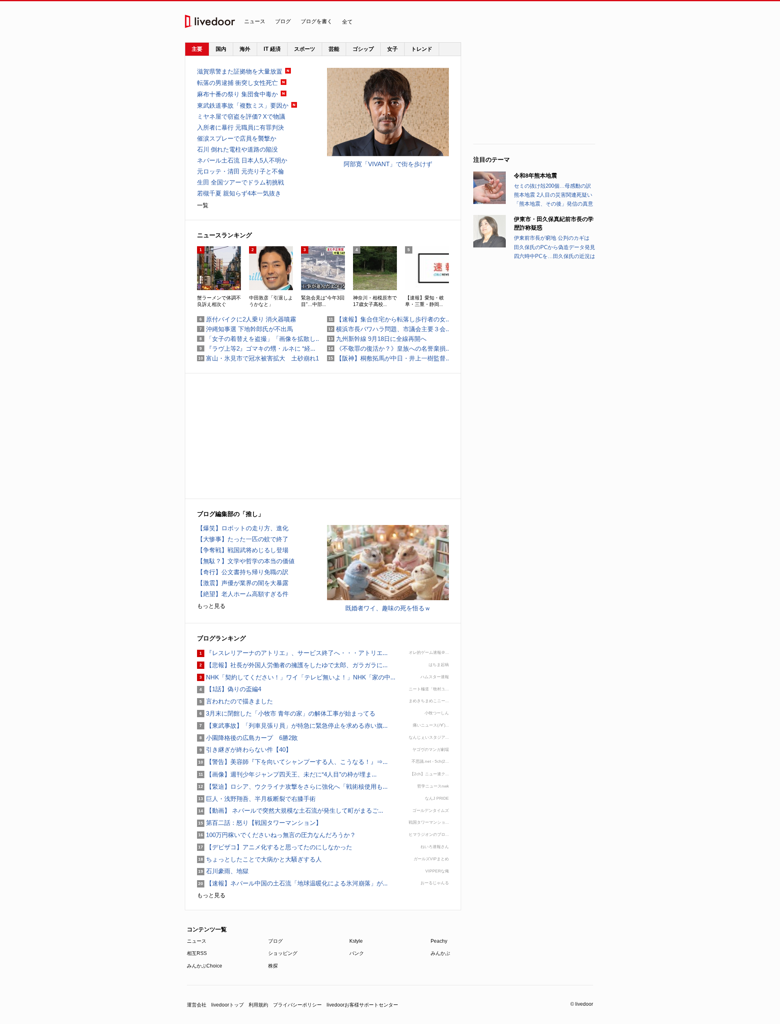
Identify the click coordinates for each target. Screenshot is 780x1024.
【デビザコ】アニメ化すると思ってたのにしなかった (274, 847)
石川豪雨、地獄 (223, 871)
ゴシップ (363, 49)
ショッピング (282, 953)
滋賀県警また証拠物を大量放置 (239, 71)
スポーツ (304, 49)
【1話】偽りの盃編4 (229, 689)
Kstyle (356, 941)
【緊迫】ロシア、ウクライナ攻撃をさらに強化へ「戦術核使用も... (292, 786)
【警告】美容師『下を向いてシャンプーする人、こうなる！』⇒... (292, 762)
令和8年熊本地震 (535, 175)
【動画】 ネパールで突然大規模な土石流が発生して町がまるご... (290, 810)
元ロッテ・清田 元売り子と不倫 (240, 171)
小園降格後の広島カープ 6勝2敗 (247, 738)
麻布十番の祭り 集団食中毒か (237, 94)
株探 (273, 966)
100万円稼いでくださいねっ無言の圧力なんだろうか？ (276, 835)
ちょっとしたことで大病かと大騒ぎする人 (259, 859)
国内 (221, 49)
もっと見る (211, 606)
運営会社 (196, 1005)
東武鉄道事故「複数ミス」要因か (242, 105)
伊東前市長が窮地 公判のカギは (551, 238)
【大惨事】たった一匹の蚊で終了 (242, 539)
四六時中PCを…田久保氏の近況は (554, 256)
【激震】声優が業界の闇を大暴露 (242, 582)
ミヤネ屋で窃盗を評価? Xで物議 (241, 116)
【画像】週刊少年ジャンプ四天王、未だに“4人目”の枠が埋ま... (287, 774)
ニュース (254, 21)
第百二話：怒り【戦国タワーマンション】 (259, 823)
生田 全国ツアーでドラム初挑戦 (240, 182)
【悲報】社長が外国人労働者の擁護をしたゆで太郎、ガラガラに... (292, 665)
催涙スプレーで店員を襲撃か (236, 138)
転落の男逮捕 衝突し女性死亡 (237, 82)
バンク (356, 953)
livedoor (210, 21)
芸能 (334, 49)
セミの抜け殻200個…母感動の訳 (552, 186)
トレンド (421, 49)
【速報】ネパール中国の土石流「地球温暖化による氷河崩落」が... (292, 883)
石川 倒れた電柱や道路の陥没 (237, 149)
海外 (245, 49)
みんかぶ (440, 953)
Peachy (439, 941)
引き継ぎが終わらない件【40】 (244, 749)
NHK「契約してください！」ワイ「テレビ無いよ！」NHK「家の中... (296, 677)
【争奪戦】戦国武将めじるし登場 (242, 550)
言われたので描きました (235, 701)
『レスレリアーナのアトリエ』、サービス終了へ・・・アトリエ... (292, 653)
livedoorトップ (227, 1005)
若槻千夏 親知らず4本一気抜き (239, 193)
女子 (392, 49)
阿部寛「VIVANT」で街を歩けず (388, 164)
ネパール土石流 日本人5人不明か (242, 160)
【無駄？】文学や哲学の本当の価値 (246, 561)
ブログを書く (316, 21)
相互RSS (197, 953)
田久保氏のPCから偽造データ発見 (554, 247)
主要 (197, 49)
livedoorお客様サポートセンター (362, 1005)
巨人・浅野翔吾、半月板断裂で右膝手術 (256, 799)
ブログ (283, 21)
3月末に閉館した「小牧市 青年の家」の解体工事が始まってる (286, 713)
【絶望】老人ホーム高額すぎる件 (242, 593)
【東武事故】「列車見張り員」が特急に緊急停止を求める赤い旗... (292, 725)
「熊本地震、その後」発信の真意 (553, 204)
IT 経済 (272, 49)
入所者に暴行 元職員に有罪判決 (240, 127)
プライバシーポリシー (297, 1005)
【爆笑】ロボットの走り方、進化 (242, 528)
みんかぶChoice (204, 966)
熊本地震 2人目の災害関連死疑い (553, 195)
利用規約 (258, 1005)
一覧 (202, 205)
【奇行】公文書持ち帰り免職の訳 (242, 571)
